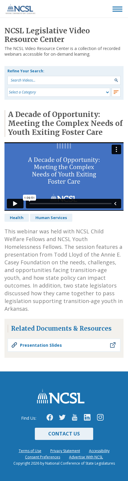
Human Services (51, 217)
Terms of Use (30, 450)
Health (17, 217)
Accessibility (99, 450)
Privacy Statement (65, 450)
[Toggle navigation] (117, 9)
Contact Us (64, 433)
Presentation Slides (41, 345)
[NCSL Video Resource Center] (16, 9)
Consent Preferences (42, 457)
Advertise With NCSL (86, 457)
